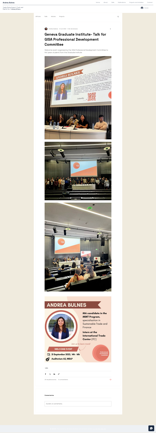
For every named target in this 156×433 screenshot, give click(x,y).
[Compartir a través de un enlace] (59, 374)
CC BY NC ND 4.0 (99, 429)
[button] (118, 16)
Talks (45, 16)
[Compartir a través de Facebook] (45, 374)
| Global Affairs (15, 9)
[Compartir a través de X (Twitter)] (50, 374)
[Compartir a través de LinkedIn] (54, 374)
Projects (61, 16)
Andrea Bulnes (9, 3)
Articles (53, 16)
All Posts (38, 16)
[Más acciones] (110, 29)
